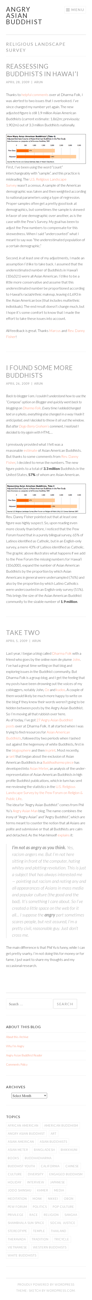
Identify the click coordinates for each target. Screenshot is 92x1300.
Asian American (21, 1141)
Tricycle (61, 1239)
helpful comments (34, 94)
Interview (35, 1182)
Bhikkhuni (69, 1150)
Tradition (40, 1239)
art (53, 1133)
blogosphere (21, 750)
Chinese (72, 1166)
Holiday (14, 1182)
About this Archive (17, 1037)
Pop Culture (63, 1206)
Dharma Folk (32, 408)
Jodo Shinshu (19, 1190)
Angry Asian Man (25, 811)
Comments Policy (16, 1064)
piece (69, 762)
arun (38, 82)
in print (50, 750)
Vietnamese (17, 1247)
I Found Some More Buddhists (39, 371)
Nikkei (53, 1198)
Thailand (58, 1231)
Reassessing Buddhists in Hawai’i (42, 70)
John (76, 659)
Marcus (55, 330)
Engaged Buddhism (66, 1174)
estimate (30, 450)
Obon (68, 1198)
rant (11, 756)
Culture (15, 1174)
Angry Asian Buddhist (24, 15)
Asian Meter (39, 768)
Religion (51, 1215)
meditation (17, 1198)
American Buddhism (61, 1125)
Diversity (36, 1174)
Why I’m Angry (15, 1046)
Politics (40, 1206)
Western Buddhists (50, 1247)
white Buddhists (22, 1255)
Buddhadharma (54, 762)
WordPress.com (60, 1290)
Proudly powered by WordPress (46, 1284)
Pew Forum (17, 1206)
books (13, 1158)
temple (39, 1231)
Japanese (57, 1182)
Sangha (71, 1215)
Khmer (42, 1190)
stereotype (17, 1231)
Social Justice (62, 1223)
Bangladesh (44, 1150)
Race (33, 1215)
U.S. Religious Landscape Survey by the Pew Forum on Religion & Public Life (44, 792)
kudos (60, 689)
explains (64, 835)
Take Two (23, 632)
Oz (47, 689)
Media (59, 1190)
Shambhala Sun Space (26, 1223)
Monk (37, 1198)
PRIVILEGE (16, 1215)
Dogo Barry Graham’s (34, 426)
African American (23, 1125)
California (50, 1166)
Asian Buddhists (53, 1141)
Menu (77, 9)
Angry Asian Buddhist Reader (24, 1055)
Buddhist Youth (21, 1166)
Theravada (17, 1239)
